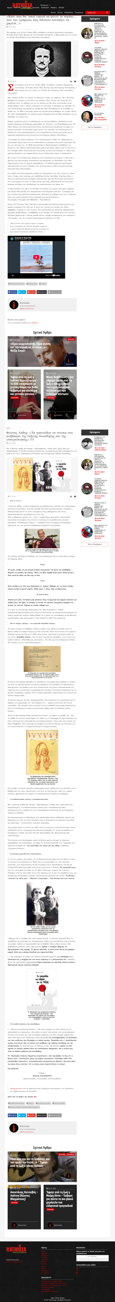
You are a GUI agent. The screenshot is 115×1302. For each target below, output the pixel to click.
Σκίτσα (60, 12)
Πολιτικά (17, 8)
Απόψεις (54, 8)
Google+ (32, 292)
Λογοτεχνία (44, 1259)
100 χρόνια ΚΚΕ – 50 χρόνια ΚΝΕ (51, 1281)
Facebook (13, 292)
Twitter (22, 292)
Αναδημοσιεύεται (16, 1088)
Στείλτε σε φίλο (55, 292)
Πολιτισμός (26, 8)
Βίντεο (53, 12)
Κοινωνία (36, 8)
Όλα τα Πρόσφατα (95, 127)
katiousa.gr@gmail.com (14, 1262)
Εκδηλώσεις (68, 12)
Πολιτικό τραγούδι (43, 1103)
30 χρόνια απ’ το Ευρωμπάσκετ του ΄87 (53, 1285)
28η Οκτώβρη (45, 1289)
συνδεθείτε (34, 323)
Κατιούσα (13, 81)
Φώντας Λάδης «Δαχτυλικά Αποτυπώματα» (24, 1107)
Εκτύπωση (42, 292)
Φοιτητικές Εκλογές (47, 1287)
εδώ (35, 1097)
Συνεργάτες (79, 12)
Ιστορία (61, 8)
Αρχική (9, 8)
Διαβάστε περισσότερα (27, 308)
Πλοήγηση (44, 5)
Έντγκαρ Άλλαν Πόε (17, 284)
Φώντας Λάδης (59, 1103)
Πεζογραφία (32, 284)
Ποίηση (43, 284)
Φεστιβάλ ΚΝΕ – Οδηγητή (49, 1291)
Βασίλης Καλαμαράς (17, 1103)
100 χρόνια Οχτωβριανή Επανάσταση (53, 1283)
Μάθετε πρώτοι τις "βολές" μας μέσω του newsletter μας (90, 1252)
